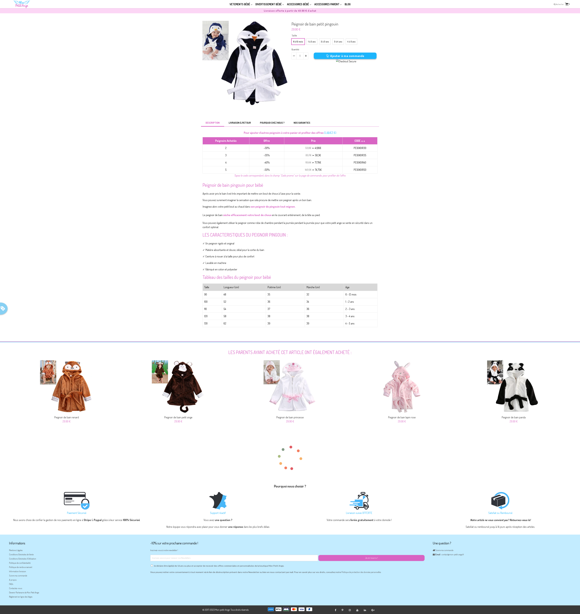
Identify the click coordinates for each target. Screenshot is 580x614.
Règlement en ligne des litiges (20, 596)
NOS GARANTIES (302, 122)
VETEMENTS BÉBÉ (240, 4)
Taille (294, 35)
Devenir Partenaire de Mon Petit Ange (24, 592)
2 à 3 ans (325, 41)
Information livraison (17, 571)
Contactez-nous (15, 588)
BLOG (348, 4)
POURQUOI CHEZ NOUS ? (272, 122)
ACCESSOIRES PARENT (327, 4)
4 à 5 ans (351, 41)
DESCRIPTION (213, 122)
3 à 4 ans (338, 41)
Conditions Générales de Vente (21, 554)
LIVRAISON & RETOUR (240, 122)
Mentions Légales (16, 550)
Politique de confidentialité (20, 563)
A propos (12, 580)
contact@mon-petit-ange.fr (453, 554)
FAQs (11, 584)
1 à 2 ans (312, 41)
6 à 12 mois (298, 41)
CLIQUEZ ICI (330, 132)
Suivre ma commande (18, 575)
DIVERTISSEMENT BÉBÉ (268, 4)
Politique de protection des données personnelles (361, 572)
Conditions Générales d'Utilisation (22, 558)
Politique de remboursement (20, 567)
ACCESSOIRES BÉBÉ (298, 4)
